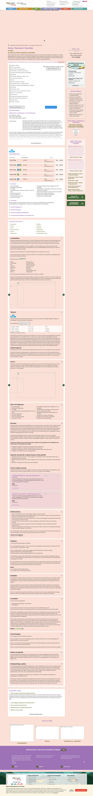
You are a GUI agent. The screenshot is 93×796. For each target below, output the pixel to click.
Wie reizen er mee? (32, 779)
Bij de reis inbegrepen (14, 229)
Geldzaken (39, 224)
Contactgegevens (63, 4)
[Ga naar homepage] (16, 3)
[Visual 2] (46, 40)
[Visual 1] (44, 40)
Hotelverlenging (40, 229)
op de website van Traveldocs (31, 532)
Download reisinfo (51, 107)
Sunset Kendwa (29, 271)
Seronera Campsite (30, 266)
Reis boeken (61, 62)
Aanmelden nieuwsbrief (73, 781)
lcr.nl (44, 626)
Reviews (55, 62)
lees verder (14, 763)
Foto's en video (48, 62)
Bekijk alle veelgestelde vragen (36, 714)
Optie (57, 160)
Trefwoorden (51, 781)
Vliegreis (12, 225)
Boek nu (61, 160)
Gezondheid (39, 227)
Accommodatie (13, 224)
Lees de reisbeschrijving (36, 143)
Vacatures (30, 784)
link (16, 528)
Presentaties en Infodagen (73, 779)
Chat (19, 782)
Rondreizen (49, 1)
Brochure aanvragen (63, 1)
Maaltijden (39, 225)
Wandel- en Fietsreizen (51, 2)
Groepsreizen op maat (51, 4)
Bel (14, 782)
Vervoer (11, 227)
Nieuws (30, 782)
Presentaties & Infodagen (64, 2)
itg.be (47, 626)
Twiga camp (28, 267)
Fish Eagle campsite (30, 263)
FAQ (42, 62)
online (15, 519)
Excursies (12, 231)
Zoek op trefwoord (52, 777)
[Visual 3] (49, 40)
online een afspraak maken (36, 621)
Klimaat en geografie (41, 231)
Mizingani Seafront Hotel (31, 270)
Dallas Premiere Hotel (30, 264)
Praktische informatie (34, 62)
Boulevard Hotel (29, 261)
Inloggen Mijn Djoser (77, 1)
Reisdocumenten (13, 233)
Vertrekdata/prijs (23, 62)
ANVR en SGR (51, 782)
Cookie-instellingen (71, 790)
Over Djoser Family (50, 5)
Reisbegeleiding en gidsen (42, 233)
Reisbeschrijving (12, 62)
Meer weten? (71, 775)
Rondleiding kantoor (33, 781)
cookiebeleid (55, 792)
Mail (16, 782)
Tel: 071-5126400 (77, 2)
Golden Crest (28, 268)
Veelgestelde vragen (52, 779)
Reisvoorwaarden (52, 784)
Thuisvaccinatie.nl (30, 619)
